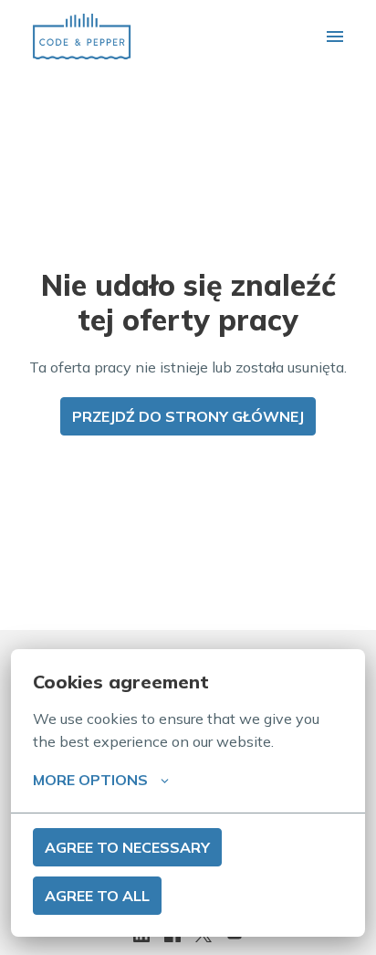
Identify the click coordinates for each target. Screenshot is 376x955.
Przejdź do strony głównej (188, 416)
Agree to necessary (127, 847)
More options (90, 780)
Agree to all (97, 896)
